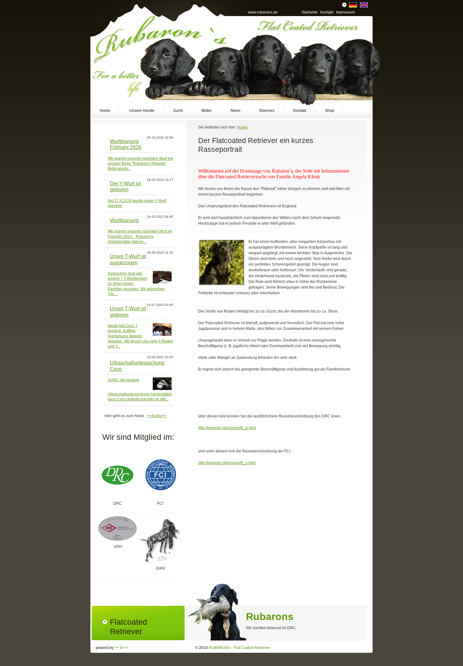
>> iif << (121, 648)
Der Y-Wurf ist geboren (125, 186)
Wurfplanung (124, 220)
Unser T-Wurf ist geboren (128, 311)
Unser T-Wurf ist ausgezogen (128, 259)
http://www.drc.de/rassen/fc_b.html (227, 428)
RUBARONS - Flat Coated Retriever (239, 648)
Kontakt (299, 110)
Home (105, 110)
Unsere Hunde (141, 110)
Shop (329, 110)
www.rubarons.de (263, 12)
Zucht (178, 110)
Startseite (309, 12)
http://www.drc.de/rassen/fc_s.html (227, 463)
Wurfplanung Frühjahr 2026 (125, 144)
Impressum (345, 12)
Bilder (207, 110)
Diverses (266, 110)
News (235, 110)
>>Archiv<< (157, 416)
